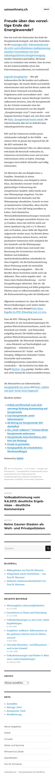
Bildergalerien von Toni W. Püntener (25, 570)
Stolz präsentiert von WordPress (32, 772)
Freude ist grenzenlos (18, 444)
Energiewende (36, 471)
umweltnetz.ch (16, 9)
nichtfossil (18, 479)
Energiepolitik (23, 471)
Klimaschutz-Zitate (14, 751)
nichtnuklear (29, 479)
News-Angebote (12, 726)
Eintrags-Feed (14, 707)
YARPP (19, 458)
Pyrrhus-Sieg (18, 369)
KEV (19, 474)
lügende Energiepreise (31, 477)
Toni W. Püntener (15, 469)
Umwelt (8, 739)
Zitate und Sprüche (14, 745)
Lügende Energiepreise (16, 76)
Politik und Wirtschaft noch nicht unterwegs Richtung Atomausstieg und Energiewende (27, 408)
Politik (7, 733)
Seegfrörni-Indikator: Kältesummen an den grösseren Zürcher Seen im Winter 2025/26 (27, 634)
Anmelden (12, 703)
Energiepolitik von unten (17, 387)
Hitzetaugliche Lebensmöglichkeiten (25, 605)
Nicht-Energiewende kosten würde (25, 119)
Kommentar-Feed (16, 711)
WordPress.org (14, 714)
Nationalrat (9, 479)
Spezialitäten (11, 758)
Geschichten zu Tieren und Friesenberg (27, 612)
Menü (46, 9)
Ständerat (39, 479)
